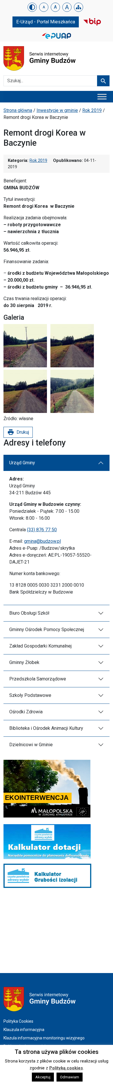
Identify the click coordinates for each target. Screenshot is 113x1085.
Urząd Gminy (22, 462)
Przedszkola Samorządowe (37, 679)
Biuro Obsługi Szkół (29, 613)
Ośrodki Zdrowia (26, 711)
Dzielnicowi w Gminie (31, 744)
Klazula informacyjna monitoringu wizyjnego (44, 1038)
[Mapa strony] (78, 7)
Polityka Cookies (18, 1021)
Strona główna (17, 110)
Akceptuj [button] (42, 1077)
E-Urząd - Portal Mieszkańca (45, 22)
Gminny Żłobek (24, 662)
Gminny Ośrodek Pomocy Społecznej (46, 629)
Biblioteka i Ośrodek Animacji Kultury (46, 728)
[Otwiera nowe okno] (92, 21)
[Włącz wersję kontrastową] (32, 7)
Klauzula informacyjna (23, 1029)
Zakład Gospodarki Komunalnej (40, 646)
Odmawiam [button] (69, 1077)
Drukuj (18, 432)
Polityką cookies (66, 1068)
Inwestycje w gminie (57, 110)
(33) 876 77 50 (42, 529)
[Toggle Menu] (102, 96)
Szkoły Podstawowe (30, 695)
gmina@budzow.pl (42, 541)
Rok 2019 (92, 110)
